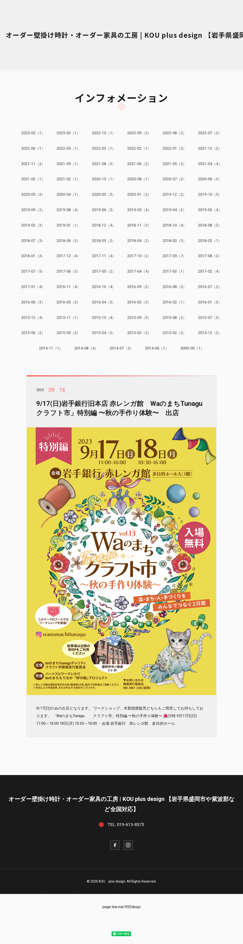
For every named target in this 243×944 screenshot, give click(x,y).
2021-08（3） (104, 164)
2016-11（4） (68, 287)
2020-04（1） (68, 194)
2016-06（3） (33, 302)
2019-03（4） (210, 210)
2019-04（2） (175, 210)
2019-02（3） (33, 225)
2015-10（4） (104, 317)
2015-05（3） (68, 333)
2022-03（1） (104, 148)
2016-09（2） (139, 287)
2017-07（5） (33, 271)
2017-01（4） (33, 287)
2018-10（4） (175, 225)
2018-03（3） (175, 240)
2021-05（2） (175, 164)
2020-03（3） (104, 194)
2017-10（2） (139, 256)
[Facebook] (115, 845)
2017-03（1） (175, 271)
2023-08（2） (175, 133)
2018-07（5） (33, 240)
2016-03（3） (139, 302)
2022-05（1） (68, 148)
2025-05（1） (33, 133)
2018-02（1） (210, 240)
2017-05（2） (104, 271)
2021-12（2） (210, 148)
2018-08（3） (210, 225)
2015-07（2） (210, 317)
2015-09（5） (139, 317)
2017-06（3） (68, 271)
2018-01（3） (33, 256)
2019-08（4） (68, 210)
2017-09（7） (175, 256)
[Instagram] (128, 845)
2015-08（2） (175, 317)
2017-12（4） (68, 256)
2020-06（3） (210, 179)
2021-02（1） (68, 179)
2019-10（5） (210, 194)
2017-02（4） (210, 271)
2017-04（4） (139, 271)
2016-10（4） (104, 287)
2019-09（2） (33, 210)
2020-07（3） (175, 179)
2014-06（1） (157, 348)
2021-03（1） (33, 179)
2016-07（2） (210, 287)
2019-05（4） (139, 210)
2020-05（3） (33, 194)
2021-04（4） (210, 164)
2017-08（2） (210, 256)
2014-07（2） (122, 348)
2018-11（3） (139, 225)
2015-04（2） (104, 333)
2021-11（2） (33, 164)
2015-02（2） (175, 333)
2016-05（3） (68, 302)
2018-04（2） (139, 240)
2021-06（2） (139, 164)
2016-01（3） (210, 302)
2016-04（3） (104, 302)
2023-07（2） (210, 133)
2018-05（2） (104, 240)
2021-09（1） (68, 164)
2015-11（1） (68, 317)
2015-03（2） (139, 333)
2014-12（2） (210, 333)
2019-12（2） (175, 194)
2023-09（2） (139, 133)
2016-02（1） (175, 302)
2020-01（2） (139, 194)
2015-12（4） (33, 317)
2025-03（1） (68, 133)
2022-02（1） (139, 148)
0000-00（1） (192, 348)
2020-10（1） (104, 179)
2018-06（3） (68, 240)
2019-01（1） (68, 225)
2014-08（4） (86, 348)
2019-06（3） (104, 210)
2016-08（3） (175, 287)
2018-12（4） (104, 225)
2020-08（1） (139, 179)
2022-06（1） (33, 148)
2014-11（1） (51, 348)
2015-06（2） (33, 333)
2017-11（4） (104, 256)
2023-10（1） (104, 133)
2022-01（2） (175, 148)
